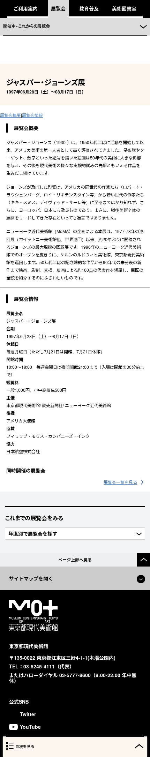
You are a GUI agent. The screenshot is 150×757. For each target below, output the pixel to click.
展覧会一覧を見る (120, 482)
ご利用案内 (26, 9)
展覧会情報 (32, 115)
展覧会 (58, 9)
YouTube (30, 726)
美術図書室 (124, 9)
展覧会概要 (10, 115)
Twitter (28, 714)
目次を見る (25, 746)
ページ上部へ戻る (75, 559)
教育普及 (89, 9)
